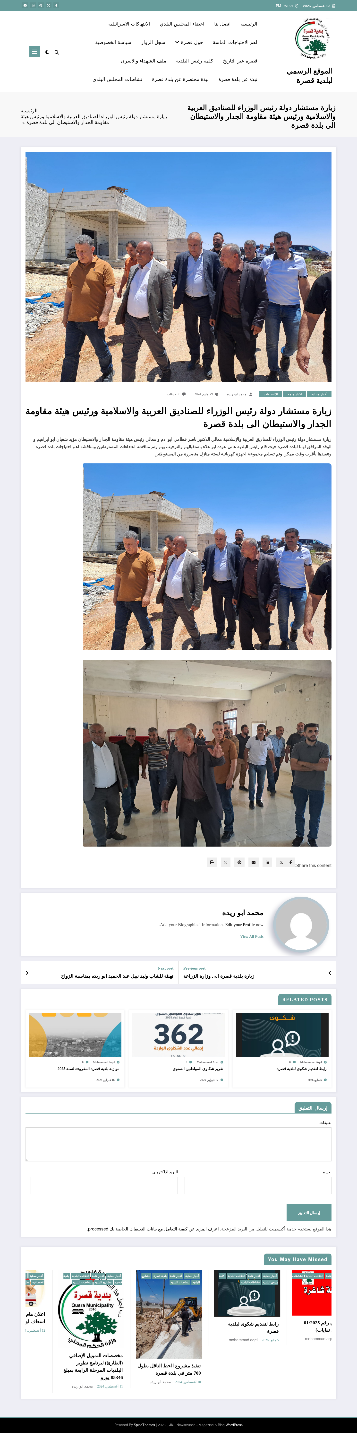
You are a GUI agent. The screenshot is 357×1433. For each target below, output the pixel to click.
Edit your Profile (240, 924)
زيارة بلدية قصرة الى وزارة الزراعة (219, 976)
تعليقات (325, 1123)
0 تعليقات (173, 394)
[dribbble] (41, 5)
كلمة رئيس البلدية (194, 60)
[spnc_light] (47, 51)
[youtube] (25, 5)
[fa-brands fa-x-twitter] (48, 5)
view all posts (252, 936)
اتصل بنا (222, 23)
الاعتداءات (271, 394)
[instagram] (33, 5)
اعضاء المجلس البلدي (182, 23)
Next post (165, 968)
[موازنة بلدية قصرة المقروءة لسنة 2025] (75, 1034)
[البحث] (57, 51)
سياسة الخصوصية (113, 41)
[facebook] (290, 862)
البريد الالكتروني (165, 1172)
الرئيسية (248, 23)
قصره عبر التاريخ (240, 60)
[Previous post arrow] (330, 973)
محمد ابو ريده (236, 394)
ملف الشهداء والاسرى (143, 60)
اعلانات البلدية (58, 1276)
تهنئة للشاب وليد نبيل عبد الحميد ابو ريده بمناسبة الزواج (117, 976)
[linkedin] (267, 862)
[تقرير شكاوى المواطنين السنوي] (178, 1034)
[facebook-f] (56, 5)
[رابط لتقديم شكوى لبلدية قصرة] (282, 1034)
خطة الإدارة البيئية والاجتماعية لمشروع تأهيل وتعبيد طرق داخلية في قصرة (149, 1328)
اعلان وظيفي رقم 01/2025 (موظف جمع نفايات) (74, 1326)
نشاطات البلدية (167, 1276)
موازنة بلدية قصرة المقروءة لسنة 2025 (88, 1069)
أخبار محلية (319, 394)
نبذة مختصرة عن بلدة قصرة (180, 78)
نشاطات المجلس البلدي (117, 78)
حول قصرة (191, 41)
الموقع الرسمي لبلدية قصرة (310, 75)
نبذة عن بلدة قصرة (238, 78)
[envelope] (253, 862)
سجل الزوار (153, 41)
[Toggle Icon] (34, 51)
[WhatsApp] (225, 862)
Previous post (194, 968)
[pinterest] (239, 862)
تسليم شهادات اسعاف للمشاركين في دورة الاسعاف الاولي (227, 1334)
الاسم (327, 1172)
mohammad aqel (311, 1062)
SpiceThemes (144, 1388)
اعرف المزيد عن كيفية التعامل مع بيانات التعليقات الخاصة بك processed (153, 1228)
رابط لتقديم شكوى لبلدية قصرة (302, 1069)
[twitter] (281, 862)
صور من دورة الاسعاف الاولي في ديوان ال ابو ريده (305, 1330)
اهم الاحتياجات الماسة (235, 41)
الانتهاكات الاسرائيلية (129, 23)
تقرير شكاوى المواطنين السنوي (198, 1069)
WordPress (234, 1388)
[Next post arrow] (27, 973)
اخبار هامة (295, 394)
